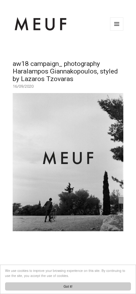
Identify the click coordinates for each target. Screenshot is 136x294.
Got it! (68, 286)
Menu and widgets (116, 30)
